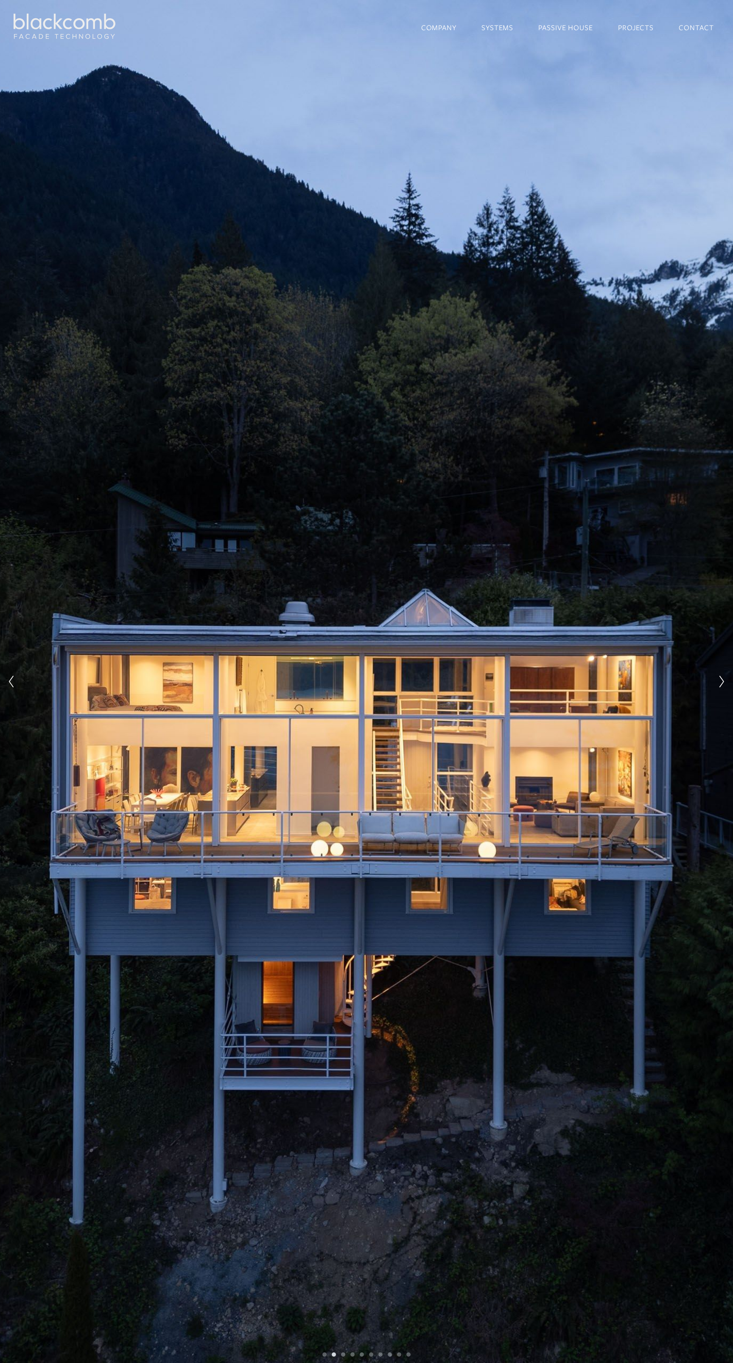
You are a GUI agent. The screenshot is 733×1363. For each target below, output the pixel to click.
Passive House (565, 27)
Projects (636, 27)
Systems (497, 27)
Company (438, 27)
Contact (696, 27)
